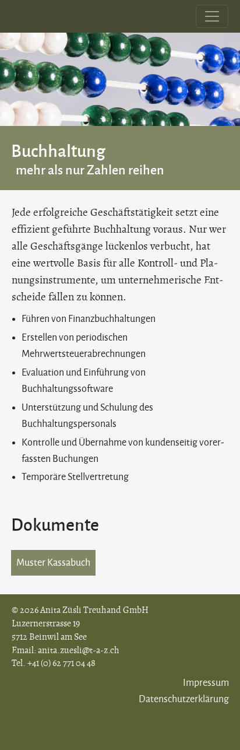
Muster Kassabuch (53, 563)
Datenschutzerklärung (184, 699)
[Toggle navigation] (212, 16)
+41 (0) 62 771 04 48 (61, 663)
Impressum (206, 683)
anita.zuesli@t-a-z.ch (78, 650)
